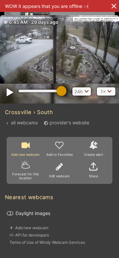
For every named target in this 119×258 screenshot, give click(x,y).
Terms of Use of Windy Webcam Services (47, 242)
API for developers (32, 235)
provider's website (69, 122)
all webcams (24, 122)
